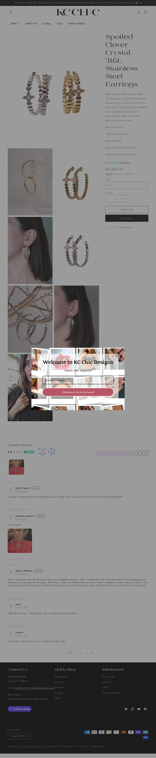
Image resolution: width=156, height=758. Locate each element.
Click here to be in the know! (78, 392)
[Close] (121, 351)
